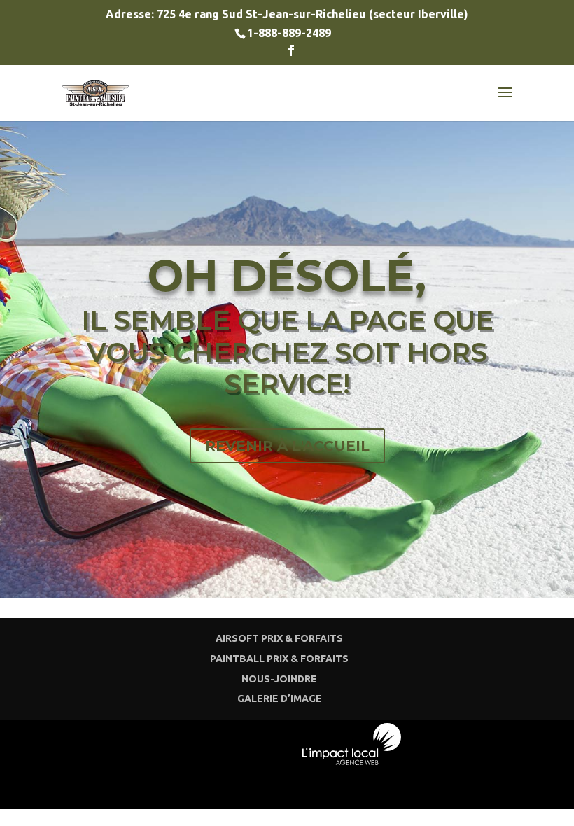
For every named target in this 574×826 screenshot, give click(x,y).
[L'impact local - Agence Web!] (352, 760)
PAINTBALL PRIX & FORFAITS (279, 658)
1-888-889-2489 (289, 33)
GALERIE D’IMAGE (279, 698)
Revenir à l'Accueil (287, 446)
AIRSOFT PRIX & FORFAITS (279, 638)
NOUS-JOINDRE (279, 679)
